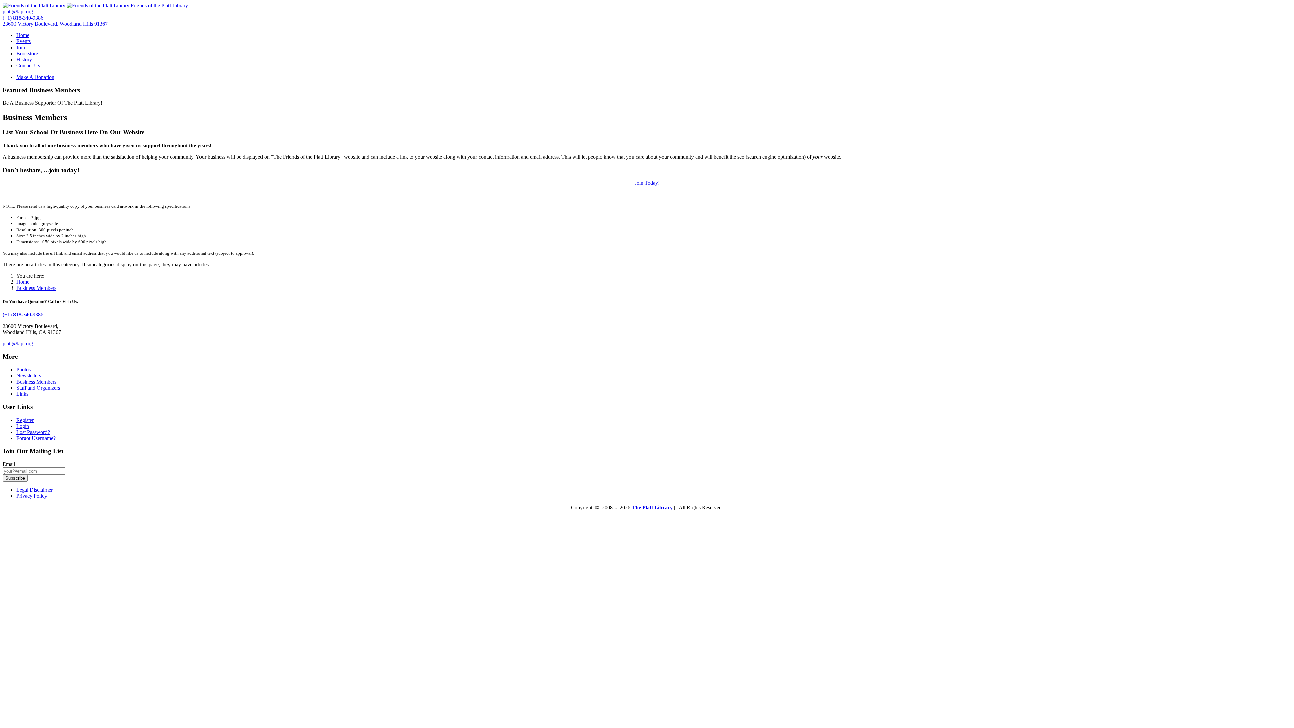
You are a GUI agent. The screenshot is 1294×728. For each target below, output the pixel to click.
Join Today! (647, 183)
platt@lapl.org (18, 343)
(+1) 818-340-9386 (23, 314)
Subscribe (15, 478)
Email (9, 464)
